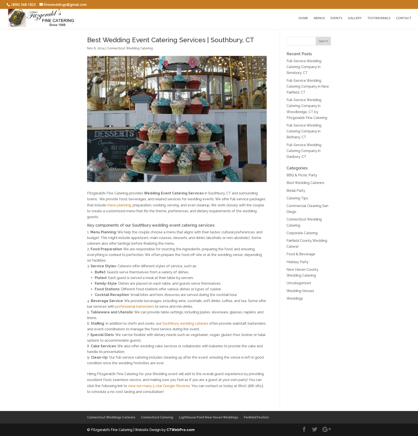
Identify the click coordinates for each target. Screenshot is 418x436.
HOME (303, 18)
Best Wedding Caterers (305, 183)
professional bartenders (134, 306)
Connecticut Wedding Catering (130, 48)
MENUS (319, 18)
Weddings (295, 298)
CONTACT (403, 18)
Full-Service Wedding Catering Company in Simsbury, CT (304, 67)
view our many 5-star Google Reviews (159, 386)
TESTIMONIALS (378, 18)
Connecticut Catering (157, 417)
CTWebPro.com (181, 430)
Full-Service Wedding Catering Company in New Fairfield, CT (308, 86)
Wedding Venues (300, 291)
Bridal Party (296, 191)
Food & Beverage (301, 254)
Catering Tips (297, 198)
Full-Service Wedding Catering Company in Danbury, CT (304, 151)
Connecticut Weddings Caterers (111, 417)
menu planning (119, 205)
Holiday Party (297, 262)
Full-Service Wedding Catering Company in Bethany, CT (304, 131)
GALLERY (355, 18)
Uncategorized (299, 283)
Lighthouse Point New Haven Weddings (208, 417)
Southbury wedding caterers (185, 323)
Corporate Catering (302, 233)
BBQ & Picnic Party (302, 175)
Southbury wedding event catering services (173, 225)
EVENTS (336, 18)
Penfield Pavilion (256, 417)
